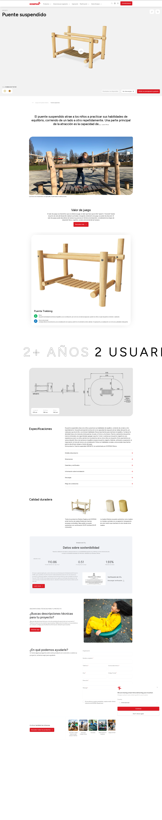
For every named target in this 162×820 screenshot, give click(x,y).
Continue (138, 708)
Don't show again (138, 714)
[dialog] (81, 410)
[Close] (157, 687)
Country (119, 699)
